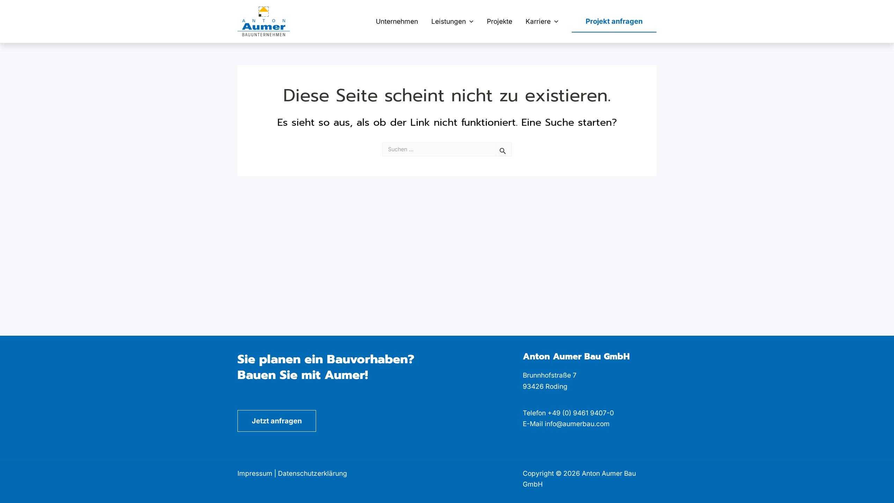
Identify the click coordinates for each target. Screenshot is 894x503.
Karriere (538, 21)
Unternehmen (397, 21)
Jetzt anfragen (277, 421)
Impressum (254, 473)
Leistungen (448, 21)
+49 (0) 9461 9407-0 (581, 413)
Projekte (499, 21)
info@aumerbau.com (577, 424)
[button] (469, 21)
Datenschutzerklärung (312, 473)
